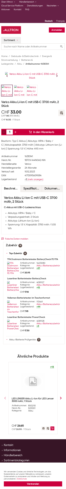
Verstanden (33, 483)
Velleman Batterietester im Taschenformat (28, 297)
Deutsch (49, 21)
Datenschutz (22, 479)
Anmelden (56, 30)
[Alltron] (11, 30)
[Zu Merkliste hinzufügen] (61, 113)
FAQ (27, 9)
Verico (28, 164)
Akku (19, 64)
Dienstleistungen (35, 5)
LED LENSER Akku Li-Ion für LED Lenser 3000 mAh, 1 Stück (33, 399)
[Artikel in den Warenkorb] (52, 428)
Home (4, 56)
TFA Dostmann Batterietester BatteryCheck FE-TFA (32, 259)
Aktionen (5, 9)
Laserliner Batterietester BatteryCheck (26, 278)
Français (60, 21)
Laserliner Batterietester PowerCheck (26, 317)
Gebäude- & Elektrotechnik (25, 56)
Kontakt (17, 9)
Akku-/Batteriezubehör (48, 265)
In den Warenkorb (43, 132)
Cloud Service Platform (12, 5)
